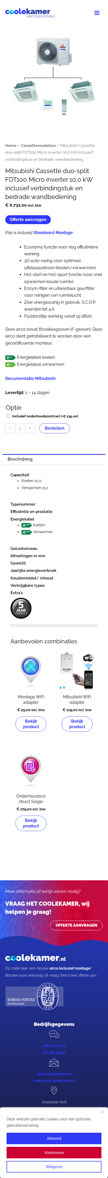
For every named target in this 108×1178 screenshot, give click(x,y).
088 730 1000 (54, 1045)
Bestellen (54, 428)
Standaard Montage (53, 232)
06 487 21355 (54, 1052)
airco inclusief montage (70, 968)
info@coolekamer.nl (54, 1074)
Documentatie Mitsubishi (30, 378)
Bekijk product (31, 724)
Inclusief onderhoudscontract (45, 416)
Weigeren (54, 1167)
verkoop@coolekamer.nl (54, 1081)
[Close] (102, 1112)
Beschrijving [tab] (20, 459)
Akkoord (54, 1138)
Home (11, 145)
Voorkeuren (54, 1153)
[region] (54, 1142)
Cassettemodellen (38, 145)
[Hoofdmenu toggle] (97, 13)
